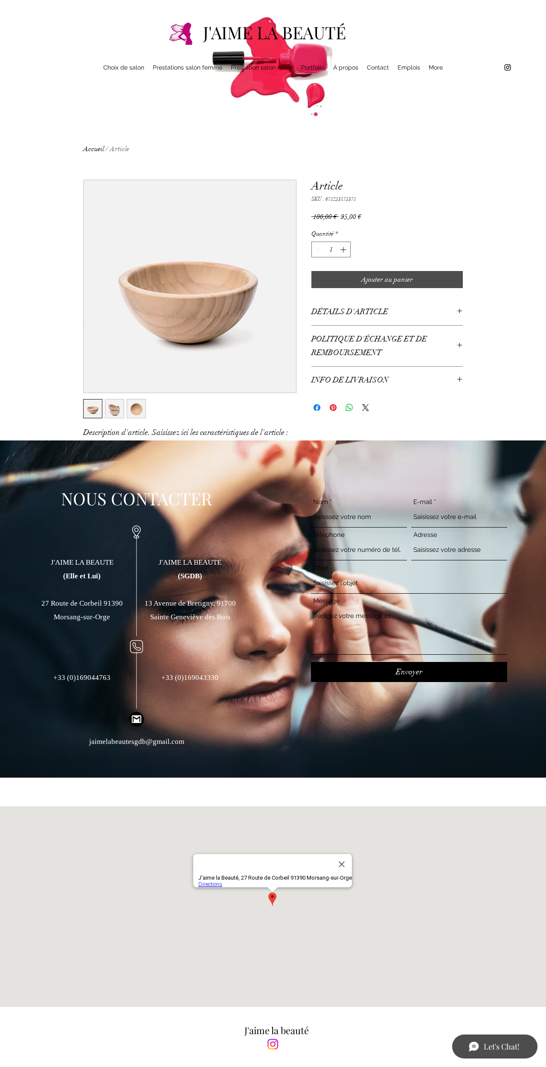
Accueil (93, 149)
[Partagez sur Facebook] (317, 407)
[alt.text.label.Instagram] (507, 67)
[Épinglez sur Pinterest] (333, 407)
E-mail (422, 502)
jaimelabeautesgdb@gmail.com (136, 742)
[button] (187, 67)
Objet (321, 568)
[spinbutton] (331, 249)
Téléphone (329, 535)
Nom (320, 502)
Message (326, 601)
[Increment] (344, 249)
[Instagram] (273, 1044)
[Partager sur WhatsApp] (349, 407)
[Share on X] (365, 407)
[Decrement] (318, 249)
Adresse (425, 535)
